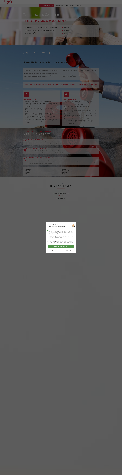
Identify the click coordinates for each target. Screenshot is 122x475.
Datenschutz (54, 250)
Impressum (68, 250)
